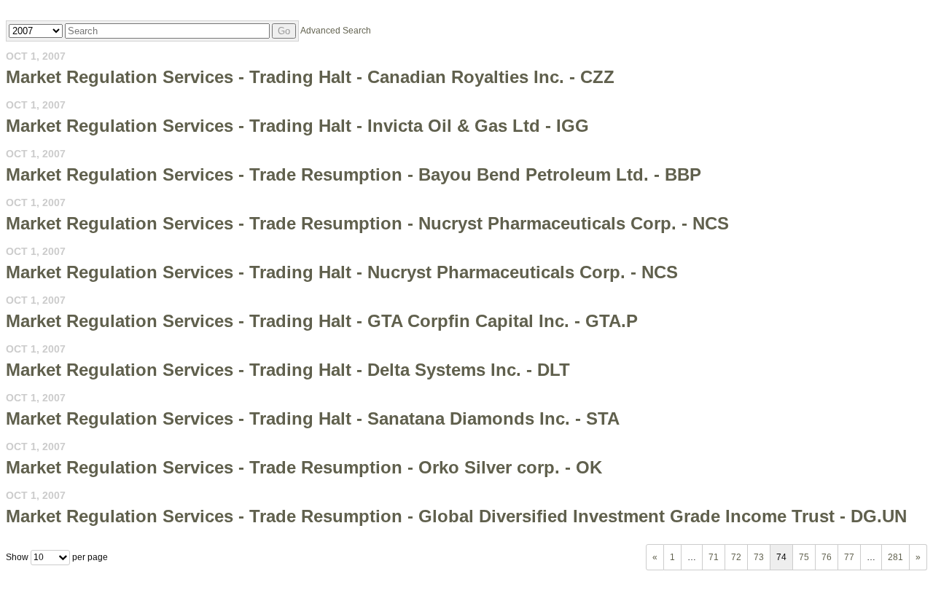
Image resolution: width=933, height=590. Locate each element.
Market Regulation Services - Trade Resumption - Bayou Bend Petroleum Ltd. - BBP (353, 174)
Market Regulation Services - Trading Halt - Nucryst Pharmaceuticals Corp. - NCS (342, 272)
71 (713, 557)
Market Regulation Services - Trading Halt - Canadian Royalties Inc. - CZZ (310, 77)
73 (759, 557)
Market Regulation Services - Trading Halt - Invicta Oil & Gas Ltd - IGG (297, 125)
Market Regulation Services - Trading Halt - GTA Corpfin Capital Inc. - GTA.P (322, 321)
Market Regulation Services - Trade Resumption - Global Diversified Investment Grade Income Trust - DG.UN (456, 516)
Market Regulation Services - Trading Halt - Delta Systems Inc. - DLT (288, 369)
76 (826, 557)
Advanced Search (335, 30)
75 (804, 557)
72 (736, 557)
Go (284, 30)
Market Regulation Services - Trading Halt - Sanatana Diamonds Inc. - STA (313, 418)
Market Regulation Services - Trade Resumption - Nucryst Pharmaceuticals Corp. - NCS (367, 223)
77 (849, 557)
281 (895, 557)
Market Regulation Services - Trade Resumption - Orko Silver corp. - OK (304, 467)
